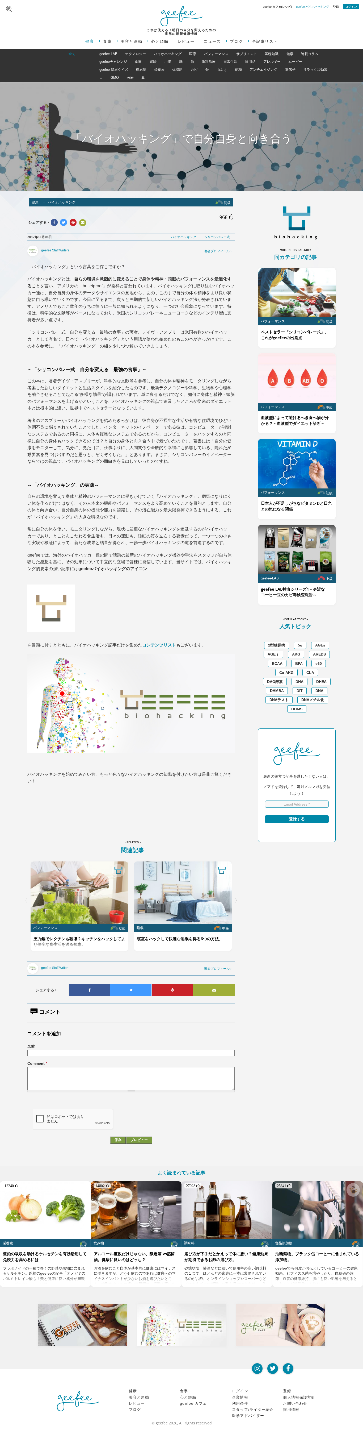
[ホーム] (78, 1401)
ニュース (212, 41)
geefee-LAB (108, 54)
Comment (37, 1063)
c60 (318, 663)
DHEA (321, 681)
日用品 (250, 62)
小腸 (167, 62)
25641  (283, 1186)
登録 (336, 6)
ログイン (351, 6)
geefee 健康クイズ (113, 70)
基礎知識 (271, 54)
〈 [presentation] (25, 900)
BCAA (277, 663)
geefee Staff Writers (55, 250)
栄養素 (159, 70)
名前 (31, 1046)
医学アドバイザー (248, 1416)
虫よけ (222, 70)
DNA (319, 691)
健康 (89, 41)
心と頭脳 (159, 41)
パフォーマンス (216, 54)
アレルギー (272, 62)
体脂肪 (177, 70)
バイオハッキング (168, 54)
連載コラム (309, 54)
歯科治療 (209, 62)
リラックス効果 (315, 70)
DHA (299, 681)
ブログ (236, 41)
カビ (194, 70)
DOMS (296, 709)
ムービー (295, 62)
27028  (193, 1186)
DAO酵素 (275, 681)
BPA (299, 663)
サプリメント (246, 54)
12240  (11, 1186)
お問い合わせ (295, 1403)
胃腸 (153, 62)
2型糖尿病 (276, 645)
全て (72, 54)
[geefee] (181, 16)
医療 (192, 54)
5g (300, 645)
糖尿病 (141, 70)
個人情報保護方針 (299, 1397)
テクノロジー (135, 54)
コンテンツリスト (159, 645)
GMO (115, 78)
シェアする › (38, 222)
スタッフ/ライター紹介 (252, 1409)
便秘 (238, 70)
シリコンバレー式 (217, 237)
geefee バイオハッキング (312, 6)
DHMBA (277, 691)
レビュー (186, 41)
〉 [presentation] (237, 900)
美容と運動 (131, 41)
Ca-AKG (286, 672)
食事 (107, 41)
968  (226, 217)
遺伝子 (290, 70)
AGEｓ (273, 654)
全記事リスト (265, 41)
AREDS (319, 654)
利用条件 (240, 1403)
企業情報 (240, 1397)
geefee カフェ (193, 1403)
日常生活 (230, 62)
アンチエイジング (263, 70)
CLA (310, 672)
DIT (300, 691)
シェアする (46, 990)
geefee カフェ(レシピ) (277, 6)
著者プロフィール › (217, 251)
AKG (296, 654)
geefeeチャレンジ (113, 62)
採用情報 (291, 1409)
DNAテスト (279, 700)
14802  (102, 1186)
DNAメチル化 (312, 700)
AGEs (320, 645)
